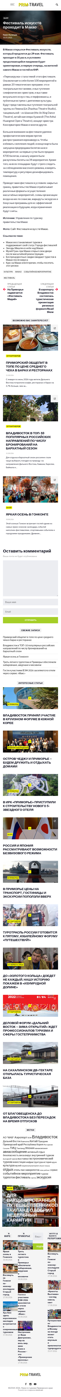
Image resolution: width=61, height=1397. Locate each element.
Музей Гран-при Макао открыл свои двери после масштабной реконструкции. (29, 252)
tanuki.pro (39, 1390)
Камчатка (25, 1141)
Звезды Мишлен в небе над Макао (24, 248)
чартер (33, 1178)
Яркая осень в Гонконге (16, 656)
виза (22, 1155)
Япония (29, 1148)
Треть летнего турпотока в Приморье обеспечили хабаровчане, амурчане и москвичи (29, 663)
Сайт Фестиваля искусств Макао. (29, 228)
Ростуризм (48, 1145)
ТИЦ (13, 1148)
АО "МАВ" (8, 1137)
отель (17, 1169)
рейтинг (47, 1170)
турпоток (9, 1177)
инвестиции (19, 1162)
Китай (34, 1141)
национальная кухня (30, 1166)
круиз (54, 1162)
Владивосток (45, 1136)
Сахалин (6, 1148)
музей (18, 1165)
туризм (44, 1173)
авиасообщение (15, 1152)
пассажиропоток (30, 1169)
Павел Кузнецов (10, 35)
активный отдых (36, 1151)
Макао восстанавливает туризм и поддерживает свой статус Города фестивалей (31, 244)
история (47, 1162)
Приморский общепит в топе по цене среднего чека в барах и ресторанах (28, 638)
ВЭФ (30, 1138)
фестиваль (9, 278)
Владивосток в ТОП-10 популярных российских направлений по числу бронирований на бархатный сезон (29, 648)
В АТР (6, 18)
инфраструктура (34, 1162)
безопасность (11, 1155)
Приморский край (13, 1144)
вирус (28, 1155)
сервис (54, 1169)
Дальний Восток (11, 1141)
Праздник (43, 1141)
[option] (30, 1206)
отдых (8, 1169)
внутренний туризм (43, 1155)
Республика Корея (33, 1144)
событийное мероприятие (37, 272)
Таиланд (20, 1148)
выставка (23, 1158)
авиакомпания (41, 1148)
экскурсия (43, 1177)
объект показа (44, 1166)
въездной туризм (10, 1159)
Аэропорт (21, 1137)
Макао (18, 272)
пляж (41, 1170)
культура (8, 272)
